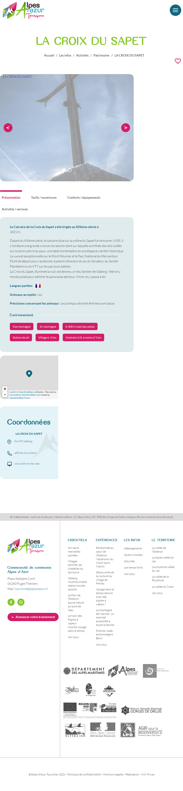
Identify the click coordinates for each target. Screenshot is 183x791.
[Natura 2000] (74, 730)
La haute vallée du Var (163, 559)
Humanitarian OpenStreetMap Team (25, 394)
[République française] (103, 730)
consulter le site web (26, 463)
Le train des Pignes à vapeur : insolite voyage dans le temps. (77, 623)
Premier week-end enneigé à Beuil (105, 634)
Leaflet (13, 391)
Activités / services (15, 209)
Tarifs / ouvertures (44, 197)
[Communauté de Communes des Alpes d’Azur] (123, 670)
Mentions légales (113, 774)
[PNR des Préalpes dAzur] (90, 690)
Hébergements (133, 548)
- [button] (5, 394)
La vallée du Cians (163, 586)
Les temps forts (133, 567)
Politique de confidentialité (84, 774)
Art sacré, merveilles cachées (74, 551)
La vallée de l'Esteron (159, 549)
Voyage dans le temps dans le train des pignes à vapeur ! (105, 596)
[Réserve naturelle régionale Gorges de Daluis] (141, 710)
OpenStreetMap (26, 391)
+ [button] (5, 389)
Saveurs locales (133, 554)
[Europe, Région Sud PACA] (89, 710)
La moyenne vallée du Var (163, 568)
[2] (69, 170)
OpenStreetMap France (20, 397)
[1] (64, 170)
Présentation (11, 197)
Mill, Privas (148, 774)
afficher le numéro (25, 452)
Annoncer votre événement (35, 617)
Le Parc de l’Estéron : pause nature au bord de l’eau (76, 602)
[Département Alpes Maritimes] (83, 671)
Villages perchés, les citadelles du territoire (75, 566)
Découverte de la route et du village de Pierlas (105, 577)
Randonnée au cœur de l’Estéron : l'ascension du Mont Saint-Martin (105, 557)
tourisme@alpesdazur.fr (31, 589)
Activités (129, 561)
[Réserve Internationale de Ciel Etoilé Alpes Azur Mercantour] (109, 690)
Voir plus (73, 637)
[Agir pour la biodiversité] (141, 730)
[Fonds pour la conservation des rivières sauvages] (71, 690)
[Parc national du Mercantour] (156, 671)
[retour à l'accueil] (26, 552)
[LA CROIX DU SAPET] (16, 77)
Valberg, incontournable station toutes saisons (77, 583)
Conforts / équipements (83, 197)
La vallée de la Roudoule (160, 578)
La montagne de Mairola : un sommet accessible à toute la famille (105, 617)
